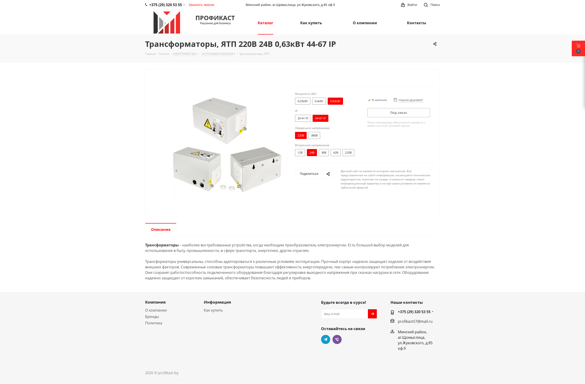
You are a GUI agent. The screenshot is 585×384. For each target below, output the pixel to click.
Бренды (152, 316)
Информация (217, 302)
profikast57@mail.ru (415, 321)
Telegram (325, 339)
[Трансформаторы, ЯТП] (227, 144)
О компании (156, 310)
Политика (153, 322)
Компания (155, 302)
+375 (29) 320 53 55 (414, 311)
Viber (337, 339)
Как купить (213, 310)
